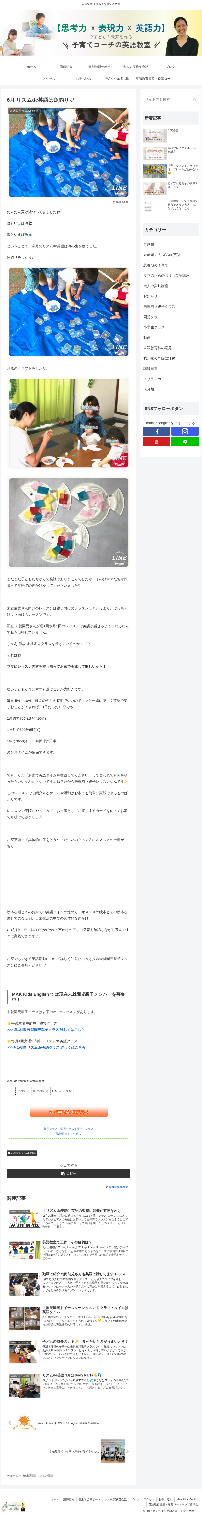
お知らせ (150, 296)
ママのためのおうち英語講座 (166, 276)
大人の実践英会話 (116, 1499)
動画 (147, 337)
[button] (195, 100)
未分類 (148, 389)
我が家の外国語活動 (159, 358)
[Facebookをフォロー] (156, 431)
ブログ (135, 1499)
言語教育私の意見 (157, 348)
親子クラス (51, 1128)
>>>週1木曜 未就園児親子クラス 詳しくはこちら (46, 1030)
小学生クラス (85, 1128)
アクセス (75, 1133)
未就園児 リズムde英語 (23, 1152)
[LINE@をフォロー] (185, 441)
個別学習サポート (90, 1499)
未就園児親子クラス (159, 306)
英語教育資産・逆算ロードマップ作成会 (173, 1504)
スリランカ (152, 379)
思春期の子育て (155, 265)
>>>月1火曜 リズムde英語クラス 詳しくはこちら (46, 1047)
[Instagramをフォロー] (185, 431)
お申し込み (165, 1499)
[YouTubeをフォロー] (156, 441)
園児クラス (67, 1128)
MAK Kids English (187, 1499)
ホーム (55, 1499)
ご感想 (148, 245)
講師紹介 (61, 1133)
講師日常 (150, 369)
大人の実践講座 (155, 286)
